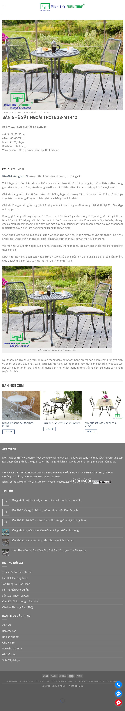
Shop (19, 112)
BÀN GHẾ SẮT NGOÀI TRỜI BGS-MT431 (18, 424)
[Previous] (2, 416)
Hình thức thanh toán (106, 681)
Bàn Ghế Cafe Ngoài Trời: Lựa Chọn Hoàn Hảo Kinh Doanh (44, 510)
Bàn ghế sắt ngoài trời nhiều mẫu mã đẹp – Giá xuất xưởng (45, 530)
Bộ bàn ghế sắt (10, 637)
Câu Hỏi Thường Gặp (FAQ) (17, 607)
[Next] (122, 416)
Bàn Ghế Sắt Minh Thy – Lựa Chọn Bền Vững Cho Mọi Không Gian (48, 520)
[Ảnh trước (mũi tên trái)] (3, 706)
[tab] (5, 169)
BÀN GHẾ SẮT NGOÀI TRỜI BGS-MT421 (100, 424)
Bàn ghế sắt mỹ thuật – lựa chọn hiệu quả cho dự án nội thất (46, 500)
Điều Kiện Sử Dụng (83, 681)
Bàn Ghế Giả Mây (12, 648)
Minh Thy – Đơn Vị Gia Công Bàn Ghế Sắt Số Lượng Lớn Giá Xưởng (48, 550)
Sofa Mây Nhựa (11, 660)
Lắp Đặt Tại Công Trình (15, 578)
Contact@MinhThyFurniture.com (28, 481)
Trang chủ (8, 112)
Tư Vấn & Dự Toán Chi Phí (17, 572)
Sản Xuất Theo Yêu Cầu (15, 595)
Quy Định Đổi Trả (40, 681)
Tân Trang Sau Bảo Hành (16, 584)
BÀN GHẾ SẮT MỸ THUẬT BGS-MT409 (61, 423)
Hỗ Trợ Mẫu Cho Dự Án (15, 589)
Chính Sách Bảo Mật (61, 681)
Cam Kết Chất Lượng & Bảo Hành (21, 601)
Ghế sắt (6, 625)
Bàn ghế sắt (9, 631)
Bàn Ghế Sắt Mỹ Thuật (36, 112)
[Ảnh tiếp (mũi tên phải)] (11, 706)
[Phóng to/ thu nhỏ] (11, 693)
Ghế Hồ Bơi (8, 642)
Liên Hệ (8, 432)
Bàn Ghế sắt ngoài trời (15, 176)
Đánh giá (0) (17, 169)
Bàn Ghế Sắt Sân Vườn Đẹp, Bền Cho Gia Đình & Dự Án (42, 540)
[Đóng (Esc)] (3, 693)
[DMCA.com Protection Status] (102, 481)
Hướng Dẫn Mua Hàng (18, 681)
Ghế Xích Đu (9, 654)
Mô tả (5, 169)
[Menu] (4, 6)
